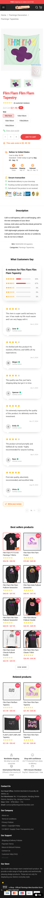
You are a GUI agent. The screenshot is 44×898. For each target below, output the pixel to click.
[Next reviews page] (39, 510)
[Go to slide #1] (16, 83)
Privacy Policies (7, 822)
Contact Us (6, 851)
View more (22, 667)
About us (5, 815)
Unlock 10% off (5, 887)
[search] (36, 7)
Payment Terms (8, 844)
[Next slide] (39, 49)
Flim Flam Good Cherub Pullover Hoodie (9, 652)
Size (4, 112)
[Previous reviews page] (27, 510)
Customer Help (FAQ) (10, 854)
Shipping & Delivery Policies (12, 840)
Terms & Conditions (9, 819)
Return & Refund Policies (11, 847)
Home (3, 15)
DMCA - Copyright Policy (11, 826)
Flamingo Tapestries (10, 19)
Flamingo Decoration (18, 15)
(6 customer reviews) (22, 103)
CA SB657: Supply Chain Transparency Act (18, 829)
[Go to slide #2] (28, 83)
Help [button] (39, 895)
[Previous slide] (4, 49)
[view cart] (40, 7)
